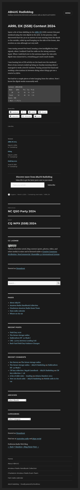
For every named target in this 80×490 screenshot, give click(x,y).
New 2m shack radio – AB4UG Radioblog (25, 379)
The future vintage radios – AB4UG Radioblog (27, 365)
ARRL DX (38, 32)
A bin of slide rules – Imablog (21, 376)
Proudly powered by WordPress (30, 484)
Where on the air (16, 314)
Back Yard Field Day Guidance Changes (25, 343)
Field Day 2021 (12, 161)
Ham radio (39, 194)
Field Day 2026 (15, 332)
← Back (11, 447)
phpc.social (37, 439)
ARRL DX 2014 (12, 142)
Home (10, 459)
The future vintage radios (19, 335)
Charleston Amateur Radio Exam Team (25, 308)
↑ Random (18, 447)
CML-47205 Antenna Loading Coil (23, 341)
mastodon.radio (23, 439)
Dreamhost (20, 268)
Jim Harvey (14, 362)
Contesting (31, 194)
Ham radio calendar (17, 311)
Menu (68, 13)
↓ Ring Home (27, 447)
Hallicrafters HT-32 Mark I (20, 338)
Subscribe (51, 185)
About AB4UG (15, 303)
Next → (36, 447)
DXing (10, 151)
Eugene (13, 194)
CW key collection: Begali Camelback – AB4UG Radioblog (32, 370)
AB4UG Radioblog (20, 12)
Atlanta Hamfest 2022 (43, 376)
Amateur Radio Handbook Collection (24, 305)
